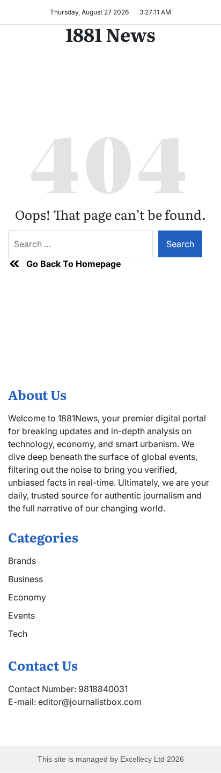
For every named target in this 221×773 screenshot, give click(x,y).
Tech (17, 633)
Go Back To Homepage (73, 263)
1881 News (110, 34)
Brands (22, 560)
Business (25, 579)
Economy (27, 597)
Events (21, 615)
